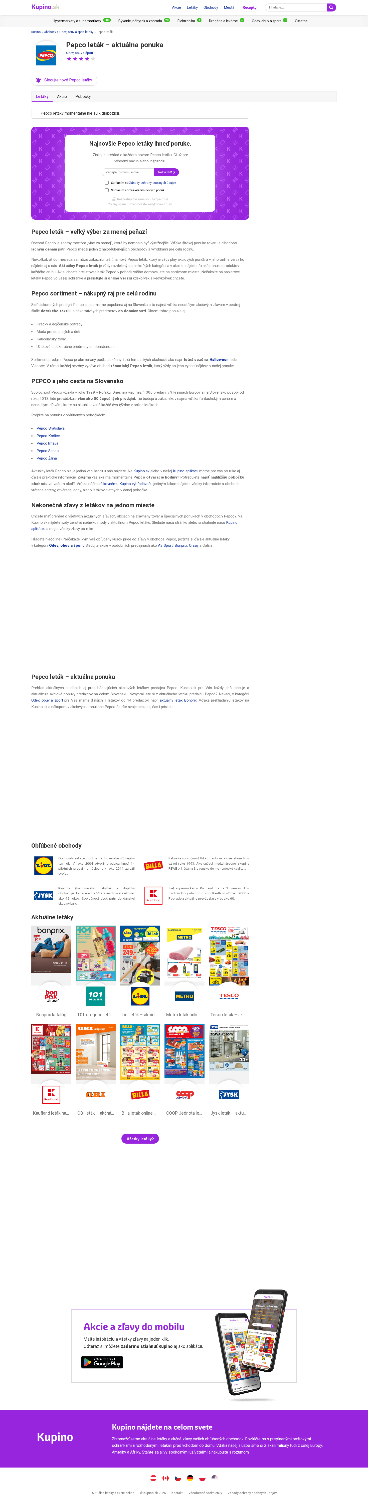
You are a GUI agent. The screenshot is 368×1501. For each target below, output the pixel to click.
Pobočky (83, 96)
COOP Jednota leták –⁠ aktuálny (184, 1071)
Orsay (194, 545)
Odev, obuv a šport (79, 53)
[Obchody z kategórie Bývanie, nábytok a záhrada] (144, 21)
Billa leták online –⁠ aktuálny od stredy (140, 1071)
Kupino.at (153, 1479)
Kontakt (177, 1493)
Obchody (211, 7)
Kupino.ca (165, 1479)
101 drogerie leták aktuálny (96, 973)
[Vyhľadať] (331, 7)
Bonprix (180, 545)
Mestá (229, 7)
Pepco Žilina (47, 458)
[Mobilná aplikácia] (102, 1363)
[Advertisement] (140, 610)
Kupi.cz (178, 1479)
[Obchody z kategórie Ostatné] (301, 21)
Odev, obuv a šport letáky (76, 32)
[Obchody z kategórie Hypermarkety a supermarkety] (82, 21)
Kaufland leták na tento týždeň (51, 1071)
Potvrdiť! (165, 172)
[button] (69, 59)
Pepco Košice (48, 436)
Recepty (250, 7)
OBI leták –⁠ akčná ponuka (96, 1071)
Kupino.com (215, 1479)
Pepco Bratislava (51, 428)
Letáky (192, 7)
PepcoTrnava (47, 443)
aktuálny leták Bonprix (178, 700)
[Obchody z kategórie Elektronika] (189, 21)
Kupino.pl (202, 1479)
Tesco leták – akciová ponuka (229, 973)
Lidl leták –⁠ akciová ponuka (140, 973)
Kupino (36, 32)
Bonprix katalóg (51, 973)
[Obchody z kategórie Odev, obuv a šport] (269, 21)
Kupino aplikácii (185, 471)
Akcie (176, 7)
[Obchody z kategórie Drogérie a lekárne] (226, 21)
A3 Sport (165, 545)
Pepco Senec (48, 451)
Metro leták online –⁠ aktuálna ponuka (184, 973)
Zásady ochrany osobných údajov (152, 183)
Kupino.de (190, 1479)
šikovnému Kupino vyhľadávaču (126, 484)
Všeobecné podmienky (205, 1493)
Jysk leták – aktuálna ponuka (229, 1071)
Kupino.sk (141, 471)
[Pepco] (46, 56)
